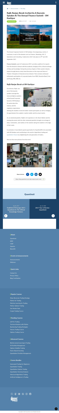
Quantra (12, 246)
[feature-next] (42, 209)
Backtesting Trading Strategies (19, 327)
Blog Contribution (15, 278)
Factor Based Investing (17, 350)
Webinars (13, 262)
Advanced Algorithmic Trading (19, 374)
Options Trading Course (17, 332)
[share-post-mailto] (40, 174)
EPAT (11, 241)
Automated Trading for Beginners (20, 364)
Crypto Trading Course (16, 311)
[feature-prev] (16, 209)
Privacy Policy (14, 275)
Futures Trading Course (17, 329)
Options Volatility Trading (17, 348)
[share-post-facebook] (27, 174)
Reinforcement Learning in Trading (20, 343)
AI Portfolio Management (17, 345)
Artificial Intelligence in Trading (19, 377)
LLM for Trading (14, 322)
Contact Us (13, 273)
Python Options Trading (17, 306)
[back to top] (56, 408)
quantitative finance (12, 134)
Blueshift (12, 249)
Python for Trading (15, 300)
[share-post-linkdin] (36, 174)
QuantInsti (29, 194)
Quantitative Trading (16, 366)
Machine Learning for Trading (18, 303)
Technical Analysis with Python (19, 324)
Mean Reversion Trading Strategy (20, 298)
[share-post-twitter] (31, 174)
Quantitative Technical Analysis (19, 372)
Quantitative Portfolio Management (20, 353)
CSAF (11, 244)
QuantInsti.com (29, 411)
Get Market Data (15, 308)
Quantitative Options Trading (18, 369)
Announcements (11, 21)
